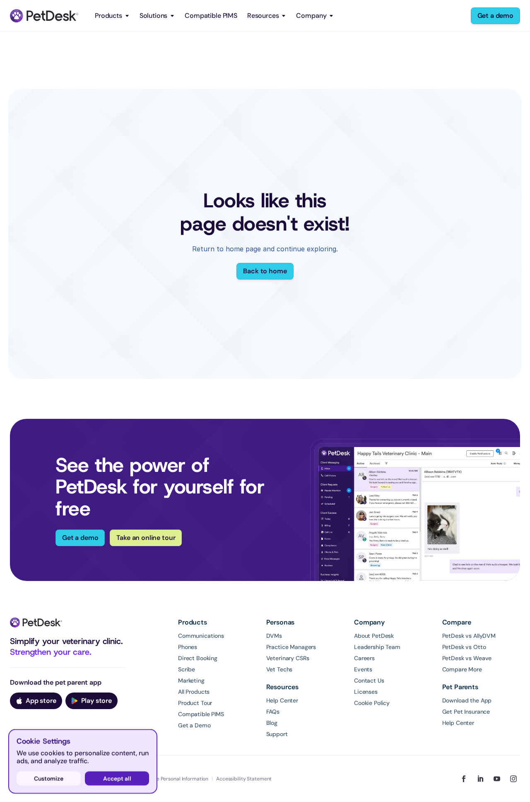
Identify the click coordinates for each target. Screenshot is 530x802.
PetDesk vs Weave (467, 658)
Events (363, 669)
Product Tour (195, 703)
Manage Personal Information (174, 778)
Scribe (186, 669)
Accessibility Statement (244, 778)
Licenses (366, 691)
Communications (201, 635)
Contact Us (369, 680)
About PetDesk (374, 635)
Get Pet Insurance (466, 711)
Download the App (467, 700)
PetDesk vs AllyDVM (469, 635)
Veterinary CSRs (287, 658)
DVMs (274, 635)
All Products (194, 691)
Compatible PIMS (211, 15)
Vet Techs (279, 669)
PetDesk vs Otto (464, 647)
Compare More (462, 669)
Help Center (282, 700)
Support (277, 734)
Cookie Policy (372, 703)
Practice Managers (291, 647)
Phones (187, 647)
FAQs (272, 711)
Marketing (191, 680)
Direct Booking (197, 658)
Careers (364, 658)
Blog (271, 723)
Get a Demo (194, 725)
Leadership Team (377, 647)
